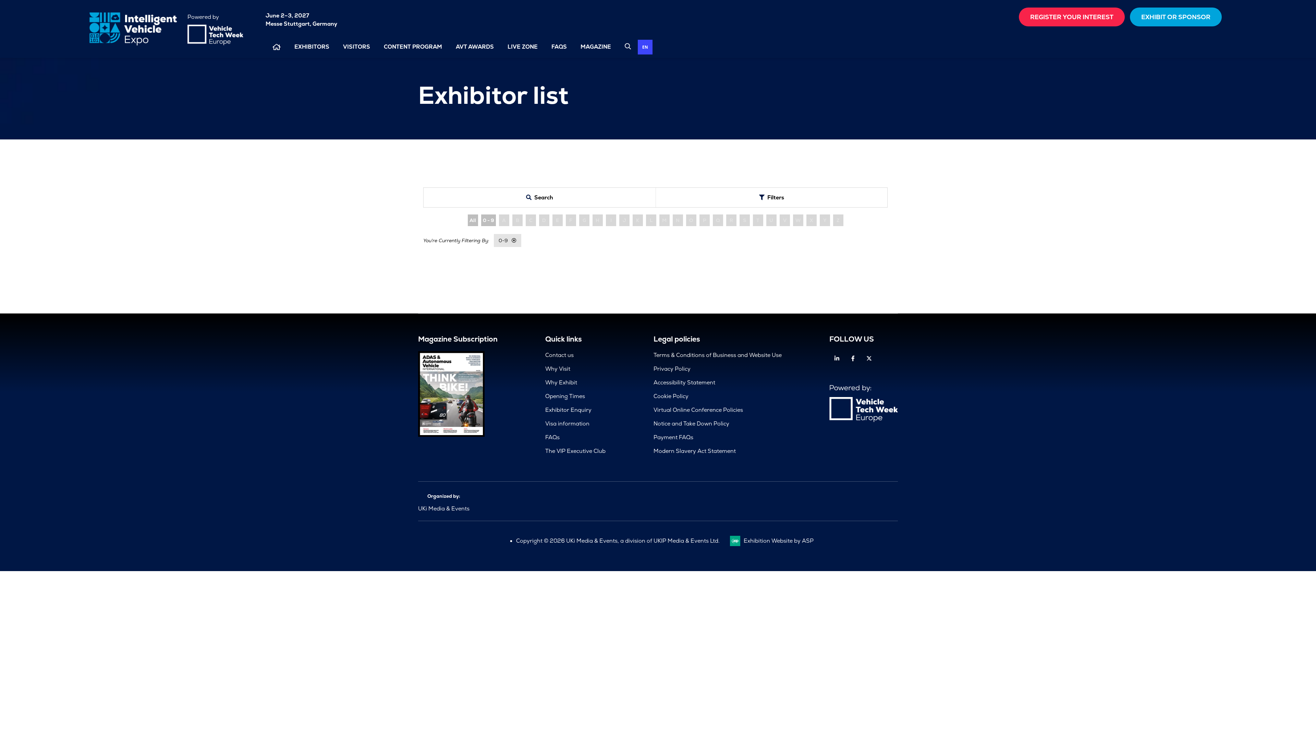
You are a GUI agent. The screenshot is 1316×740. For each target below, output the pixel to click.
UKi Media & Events (444, 508)
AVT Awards (475, 46)
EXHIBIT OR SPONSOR (1175, 17)
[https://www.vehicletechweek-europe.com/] (215, 43)
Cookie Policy (671, 396)
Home (277, 47)
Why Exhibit (561, 382)
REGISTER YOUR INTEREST (1071, 17)
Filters (775, 197)
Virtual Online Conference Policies (698, 410)
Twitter (869, 358)
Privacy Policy (672, 368)
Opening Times (565, 396)
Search (628, 46)
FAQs (559, 46)
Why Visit (557, 368)
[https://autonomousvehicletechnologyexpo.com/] (133, 45)
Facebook (852, 358)
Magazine (596, 46)
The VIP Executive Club (575, 451)
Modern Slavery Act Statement (695, 451)
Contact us (559, 355)
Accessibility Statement (684, 382)
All (473, 220)
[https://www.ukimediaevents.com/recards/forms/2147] (451, 435)
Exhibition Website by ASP (779, 540)
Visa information (567, 423)
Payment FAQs (673, 437)
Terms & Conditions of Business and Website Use (718, 355)
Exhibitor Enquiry (568, 410)
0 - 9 (488, 220)
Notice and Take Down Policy (691, 423)
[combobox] (645, 47)
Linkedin (836, 358)
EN (645, 47)
